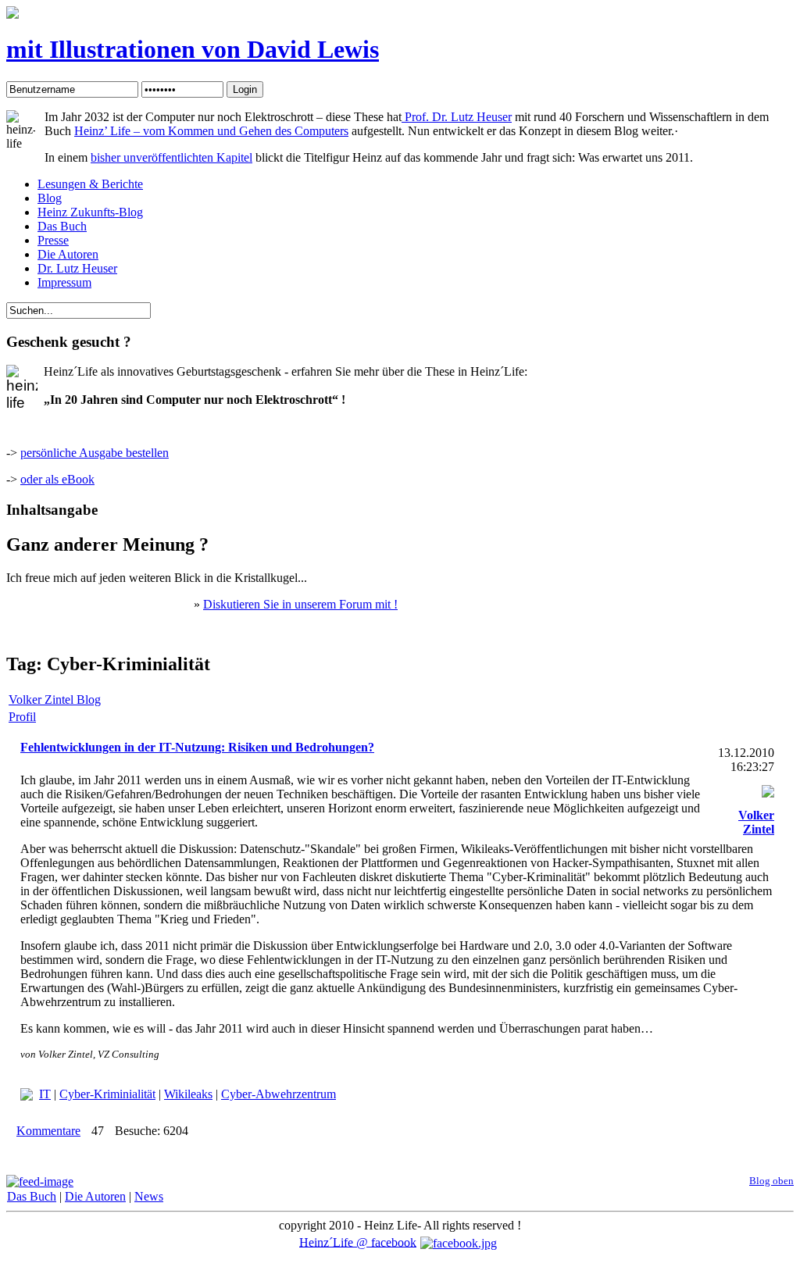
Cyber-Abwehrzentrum (278, 1094)
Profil (22, 716)
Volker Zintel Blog (55, 699)
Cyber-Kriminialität (107, 1094)
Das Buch (31, 1196)
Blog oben (771, 1181)
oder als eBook (57, 479)
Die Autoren (95, 1196)
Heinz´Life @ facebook (357, 1241)
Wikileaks (188, 1094)
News (148, 1196)
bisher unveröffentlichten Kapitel (171, 157)
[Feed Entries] (39, 1181)
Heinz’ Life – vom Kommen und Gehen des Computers (211, 130)
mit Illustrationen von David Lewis (192, 49)
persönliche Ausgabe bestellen (94, 452)
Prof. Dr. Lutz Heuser (457, 116)
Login (245, 89)
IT (45, 1094)
